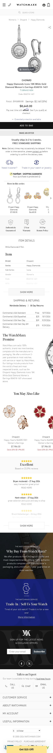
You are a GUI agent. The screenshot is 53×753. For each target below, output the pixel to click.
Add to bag (26, 125)
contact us (37, 151)
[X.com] (29, 663)
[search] (19, 12)
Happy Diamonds (37, 19)
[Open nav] (4, 5)
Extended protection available (26, 119)
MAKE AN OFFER (26, 133)
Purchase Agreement (35, 741)
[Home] (26, 5)
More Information (26, 617)
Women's (12, 19)
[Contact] (9, 4)
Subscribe (39, 651)
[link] (9, 164)
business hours (43, 678)
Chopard (23, 19)
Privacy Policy (14, 741)
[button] (48, 5)
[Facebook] (21, 663)
